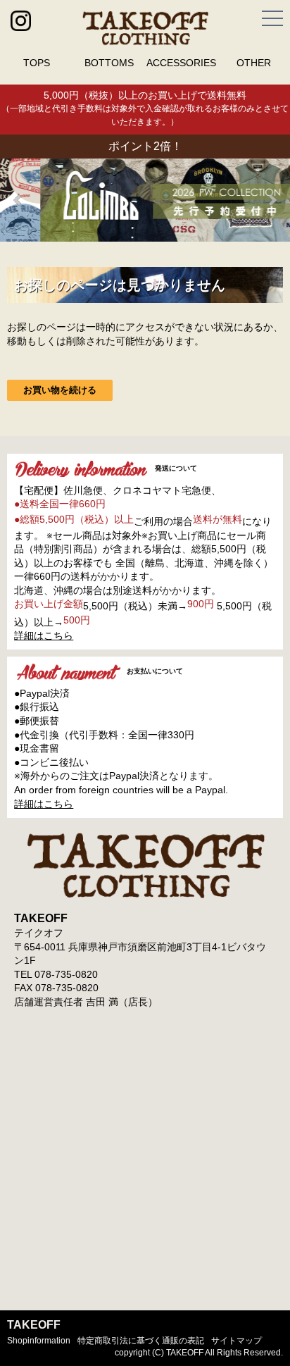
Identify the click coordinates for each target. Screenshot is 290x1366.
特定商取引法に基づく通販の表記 (140, 1341)
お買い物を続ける (59, 390)
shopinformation (38, 1341)
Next (271, 200)
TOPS (36, 62)
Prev (18, 200)
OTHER (254, 62)
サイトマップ (236, 1341)
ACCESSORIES (181, 62)
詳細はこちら (43, 635)
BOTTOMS (109, 62)
